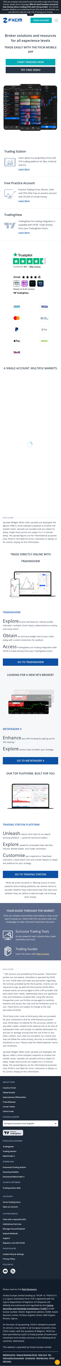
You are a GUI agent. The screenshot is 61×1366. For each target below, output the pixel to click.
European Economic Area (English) (19, 1123)
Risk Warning (42, 1358)
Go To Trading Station (30, 874)
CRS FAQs (7, 1361)
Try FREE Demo (30, 70)
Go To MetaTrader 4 (30, 760)
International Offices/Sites (14, 1097)
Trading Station (9, 1151)
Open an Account (10, 1206)
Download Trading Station (14, 1167)
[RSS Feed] (12, 1271)
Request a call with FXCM (14, 1243)
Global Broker (9, 1092)
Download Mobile (11, 1172)
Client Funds (8, 1111)
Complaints (30, 1358)
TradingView (8, 1146)
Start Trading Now (30, 62)
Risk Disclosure (29, 1289)
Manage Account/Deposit (14, 1228)
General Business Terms (26, 1355)
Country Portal (9, 1087)
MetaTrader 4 (9, 1156)
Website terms (9, 1355)
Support (6, 1238)
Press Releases (9, 1102)
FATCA (51, 1358)
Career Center (9, 1106)
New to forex (42, 954)
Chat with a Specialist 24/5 (14, 1219)
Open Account (41, 20)
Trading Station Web (12, 1188)
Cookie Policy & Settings (13, 1254)
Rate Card (42, 1355)
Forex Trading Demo (12, 1202)
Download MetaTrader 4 (13, 1176)
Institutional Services (12, 1224)
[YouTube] (5, 1271)
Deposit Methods (10, 1233)
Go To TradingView (30, 662)
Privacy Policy (9, 1259)
